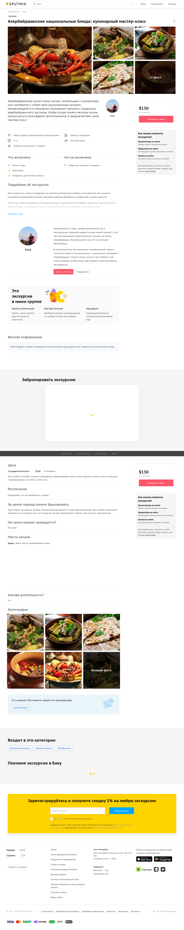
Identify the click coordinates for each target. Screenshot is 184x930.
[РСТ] (163, 869)
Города (15, 850)
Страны (15, 855)
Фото (114, 453)
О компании (47, 911)
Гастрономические (20, 748)
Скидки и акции (58, 864)
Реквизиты (123, 911)
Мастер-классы (44, 748)
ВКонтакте (97, 870)
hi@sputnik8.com (100, 874)
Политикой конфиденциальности (108, 828)
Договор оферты (59, 874)
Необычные (64, 748)
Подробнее (83, 271)
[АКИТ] (156, 869)
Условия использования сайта (65, 879)
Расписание (101, 453)
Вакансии (111, 911)
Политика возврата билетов (64, 869)
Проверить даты (156, 119)
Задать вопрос (63, 271)
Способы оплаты (59, 892)
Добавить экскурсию (18, 867)
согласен (60, 819)
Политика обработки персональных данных (68, 886)
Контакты (135, 911)
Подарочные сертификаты (63, 859)
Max (107, 870)
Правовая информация (93, 911)
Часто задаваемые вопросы (64, 854)
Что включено (83, 453)
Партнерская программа (67, 911)
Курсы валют (57, 897)
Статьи (54, 849)
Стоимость (67, 453)
